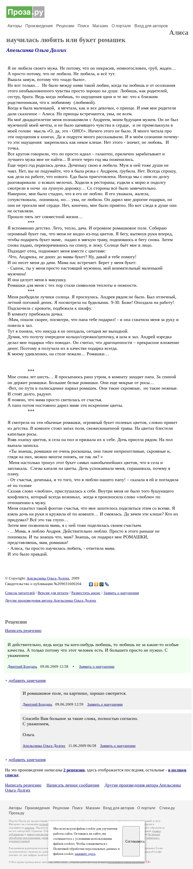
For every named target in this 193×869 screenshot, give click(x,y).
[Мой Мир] (101, 584)
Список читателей (20, 593)
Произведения (39, 26)
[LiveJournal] (107, 584)
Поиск (83, 26)
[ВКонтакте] (91, 584)
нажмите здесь (85, 854)
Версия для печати (53, 593)
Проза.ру (16, 813)
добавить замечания (27, 680)
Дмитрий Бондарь (22, 666)
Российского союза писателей (126, 862)
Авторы (15, 26)
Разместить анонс (86, 593)
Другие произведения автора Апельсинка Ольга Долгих (50, 600)
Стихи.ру (167, 808)
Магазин (100, 26)
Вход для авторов (151, 26)
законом (29, 827)
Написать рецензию (23, 630)
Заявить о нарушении (121, 593)
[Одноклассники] (96, 584)
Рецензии (65, 26)
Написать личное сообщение (73, 785)
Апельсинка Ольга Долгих (36, 50)
